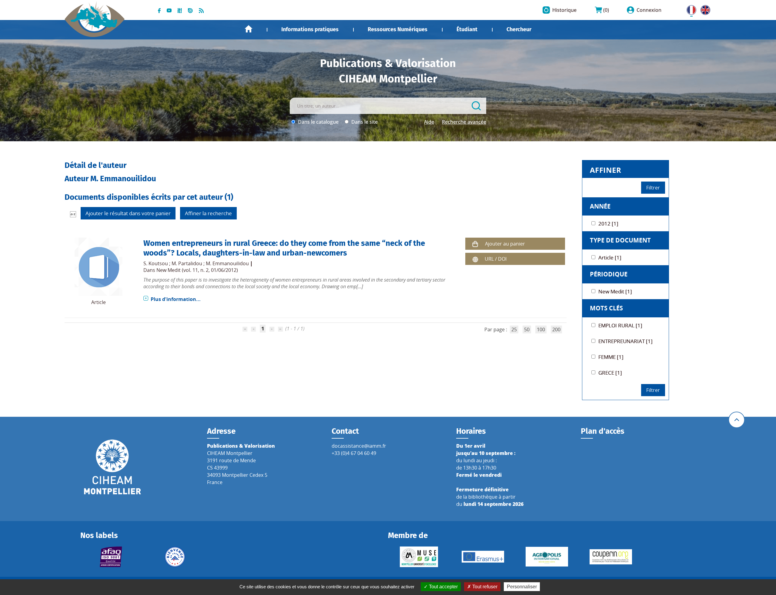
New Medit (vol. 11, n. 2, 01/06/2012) (197, 270)
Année (600, 206)
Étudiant (467, 29)
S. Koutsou (155, 263)
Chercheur (519, 29)
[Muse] (419, 557)
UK (704, 8)
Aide (429, 122)
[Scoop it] (180, 10)
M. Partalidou (187, 263)
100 (541, 329)
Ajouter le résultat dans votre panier (128, 213)
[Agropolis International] (546, 557)
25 (514, 329)
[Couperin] (610, 556)
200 (556, 329)
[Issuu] (190, 10)
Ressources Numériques (397, 29)
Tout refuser (484, 586)
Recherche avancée (464, 122)
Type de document (620, 240)
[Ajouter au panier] (475, 243)
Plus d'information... (176, 299)
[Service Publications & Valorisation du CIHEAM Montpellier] (95, 15)
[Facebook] (159, 10)
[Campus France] (175, 557)
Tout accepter (443, 586)
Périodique (608, 274)
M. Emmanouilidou (227, 263)
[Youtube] (169, 10)
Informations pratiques (310, 29)
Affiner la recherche (208, 213)
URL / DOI (496, 259)
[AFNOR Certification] (111, 557)
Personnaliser (522, 586)
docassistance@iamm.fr (359, 446)
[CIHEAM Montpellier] (112, 466)
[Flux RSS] (201, 10)
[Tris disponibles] (73, 214)
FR (689, 8)
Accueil (248, 29)
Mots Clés (606, 308)
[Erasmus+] (482, 557)
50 (527, 329)
